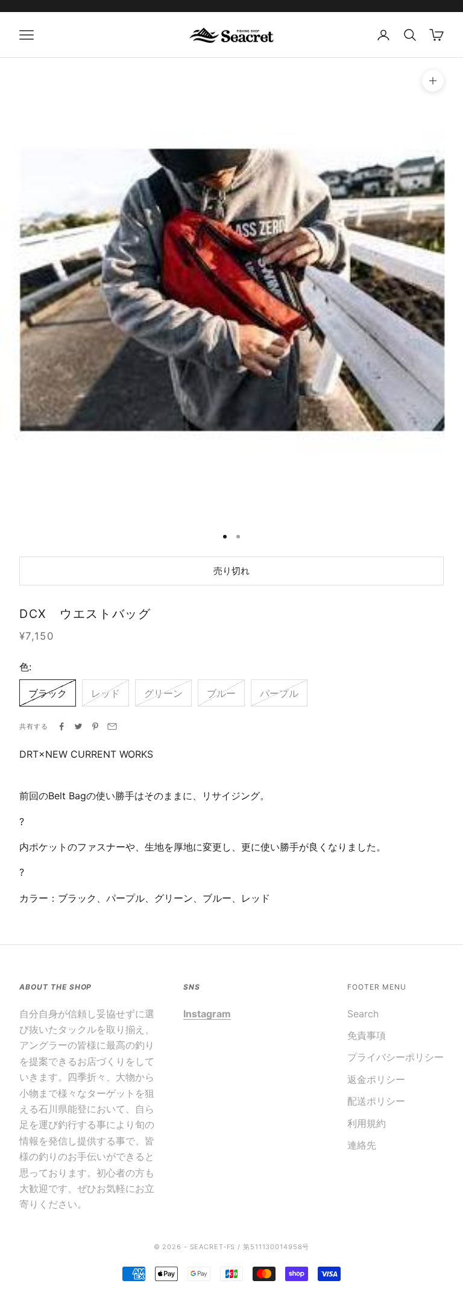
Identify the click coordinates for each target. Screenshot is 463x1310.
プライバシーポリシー (395, 1057)
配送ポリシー (376, 1101)
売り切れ (231, 570)
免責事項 (366, 1035)
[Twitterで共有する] (78, 726)
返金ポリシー (376, 1079)
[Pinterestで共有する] (95, 726)
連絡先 (361, 1145)
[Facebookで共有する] (61, 726)
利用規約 (366, 1123)
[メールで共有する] (112, 726)
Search (363, 1014)
